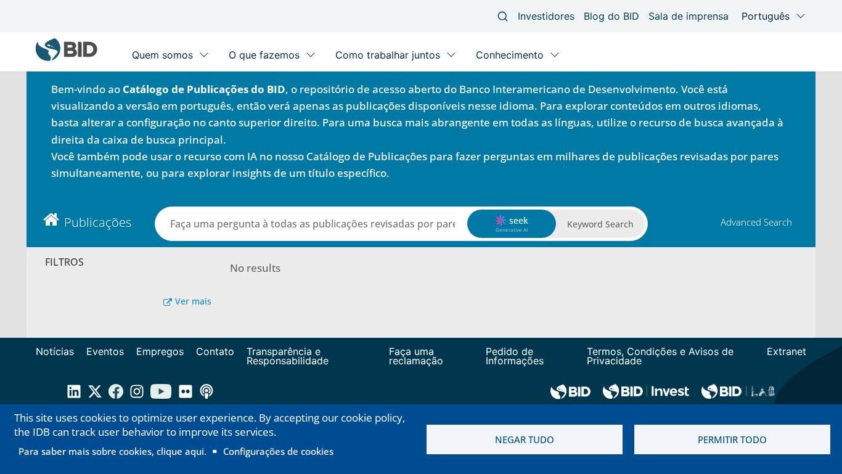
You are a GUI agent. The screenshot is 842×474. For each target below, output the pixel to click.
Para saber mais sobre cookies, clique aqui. (112, 451)
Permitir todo (732, 439)
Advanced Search (756, 222)
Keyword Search (600, 224)
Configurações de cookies (278, 451)
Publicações (97, 222)
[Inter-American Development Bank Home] (66, 58)
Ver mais (193, 301)
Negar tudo (524, 439)
